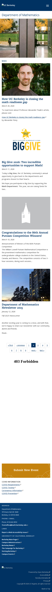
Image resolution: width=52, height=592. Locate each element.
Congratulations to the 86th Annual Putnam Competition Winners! (25, 233)
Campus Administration (12, 542)
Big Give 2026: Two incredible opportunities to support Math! (22, 163)
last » (43, 350)
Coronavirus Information (12, 490)
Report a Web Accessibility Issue (15, 532)
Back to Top (46, 589)
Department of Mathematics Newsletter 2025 (20, 306)
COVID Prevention (10, 493)
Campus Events (8, 554)
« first (11, 345)
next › (34, 350)
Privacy (46, 581)
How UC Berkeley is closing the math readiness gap (22, 100)
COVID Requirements (11, 484)
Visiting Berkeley (9, 551)
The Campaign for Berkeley (13, 548)
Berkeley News (8, 545)
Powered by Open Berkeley (39, 572)
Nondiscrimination (42, 578)
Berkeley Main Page (10, 539)
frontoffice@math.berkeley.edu (15, 525)
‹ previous (21, 345)
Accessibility (45, 575)
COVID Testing (9, 487)
